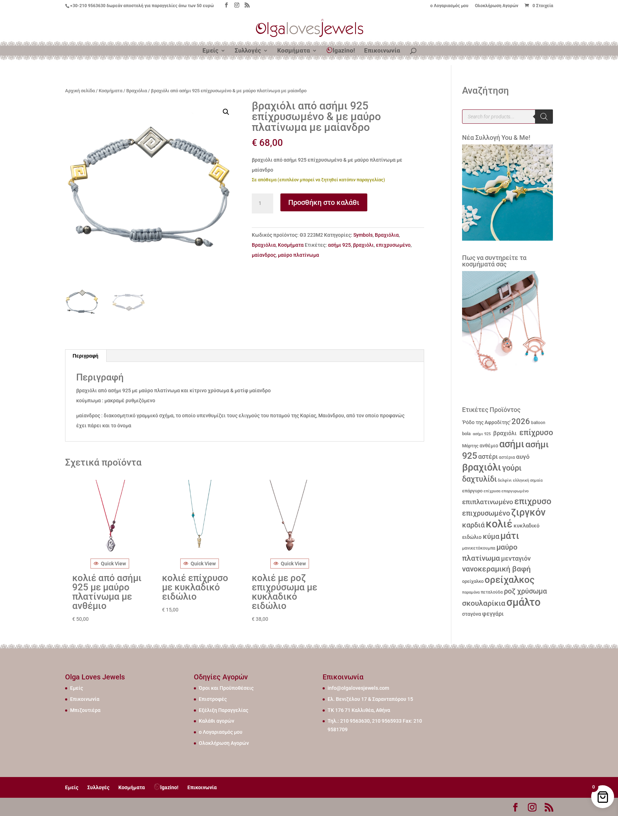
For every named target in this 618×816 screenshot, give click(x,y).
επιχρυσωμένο (393, 245)
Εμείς (210, 51)
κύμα (491, 536)
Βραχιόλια (136, 90)
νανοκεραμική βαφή (496, 569)
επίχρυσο (535, 432)
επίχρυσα (492, 491)
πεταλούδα (492, 592)
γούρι (511, 467)
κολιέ (499, 524)
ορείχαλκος (510, 579)
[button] (226, 111)
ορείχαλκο (473, 581)
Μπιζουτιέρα (85, 710)
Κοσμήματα (293, 51)
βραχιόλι (363, 245)
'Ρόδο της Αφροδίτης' (486, 422)
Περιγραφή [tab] (85, 356)
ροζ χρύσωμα (525, 591)
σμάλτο (523, 602)
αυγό (523, 456)
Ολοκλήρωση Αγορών (496, 6)
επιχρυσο (532, 501)
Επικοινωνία (382, 51)
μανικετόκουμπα (478, 548)
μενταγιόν (516, 558)
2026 (520, 421)
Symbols (363, 235)
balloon (538, 422)
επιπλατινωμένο (487, 502)
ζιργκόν (528, 512)
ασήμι (511, 444)
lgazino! (344, 50)
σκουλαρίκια (483, 603)
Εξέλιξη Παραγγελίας (223, 710)
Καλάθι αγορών (216, 721)
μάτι (509, 535)
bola (466, 433)
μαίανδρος (264, 255)
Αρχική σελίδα (80, 90)
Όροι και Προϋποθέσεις (226, 688)
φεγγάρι (493, 613)
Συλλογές (248, 51)
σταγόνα (471, 614)
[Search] (544, 116)
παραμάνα (471, 592)
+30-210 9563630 (88, 5)
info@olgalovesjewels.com (358, 688)
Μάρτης (470, 445)
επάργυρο (472, 490)
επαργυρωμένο (515, 491)
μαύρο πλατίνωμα (298, 255)
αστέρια (507, 457)
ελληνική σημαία (528, 480)
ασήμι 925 (339, 245)
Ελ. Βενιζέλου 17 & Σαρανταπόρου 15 (370, 699)
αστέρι (488, 456)
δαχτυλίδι (479, 478)
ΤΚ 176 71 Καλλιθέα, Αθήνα (359, 710)
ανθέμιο (489, 446)
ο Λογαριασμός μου (449, 6)
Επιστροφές (213, 699)
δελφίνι (505, 480)
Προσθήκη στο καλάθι (323, 202)
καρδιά (473, 525)
